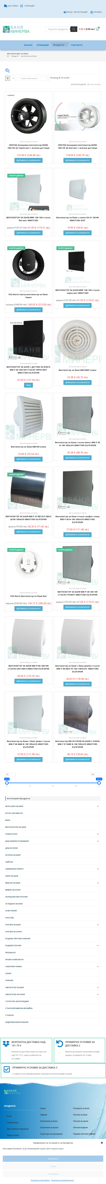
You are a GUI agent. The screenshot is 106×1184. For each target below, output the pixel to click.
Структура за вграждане (17, 1001)
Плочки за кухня (13, 931)
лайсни (9, 862)
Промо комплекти (14, 959)
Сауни (8, 973)
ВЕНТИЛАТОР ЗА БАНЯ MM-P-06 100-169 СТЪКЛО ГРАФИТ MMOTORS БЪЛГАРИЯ (77, 593)
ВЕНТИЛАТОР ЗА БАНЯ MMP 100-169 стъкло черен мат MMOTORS (77, 291)
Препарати (10, 952)
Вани (7, 820)
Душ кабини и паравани (17, 841)
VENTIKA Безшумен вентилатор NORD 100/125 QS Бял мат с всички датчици (77, 146)
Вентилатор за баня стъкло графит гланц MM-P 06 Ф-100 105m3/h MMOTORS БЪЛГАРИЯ (77, 519)
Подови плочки (13, 945)
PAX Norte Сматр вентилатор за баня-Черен (28, 296)
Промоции (43, 45)
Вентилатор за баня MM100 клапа (28, 446)
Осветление (11, 911)
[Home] (8, 56)
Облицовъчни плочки (16, 897)
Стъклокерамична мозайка (18, 1008)
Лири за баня (11, 876)
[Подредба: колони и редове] (7, 78)
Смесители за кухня (15, 994)
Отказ (53, 1166)
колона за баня (12, 855)
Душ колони (11, 848)
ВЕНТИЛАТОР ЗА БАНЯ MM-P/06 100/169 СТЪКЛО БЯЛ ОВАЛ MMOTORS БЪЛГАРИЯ (28, 667)
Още (28, 385)
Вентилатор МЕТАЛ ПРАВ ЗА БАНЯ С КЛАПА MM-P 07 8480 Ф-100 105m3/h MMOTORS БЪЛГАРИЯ (77, 744)
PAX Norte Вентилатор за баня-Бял (28, 596)
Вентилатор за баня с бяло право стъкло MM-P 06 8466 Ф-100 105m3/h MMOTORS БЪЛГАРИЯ (28, 744)
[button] (101, 1142)
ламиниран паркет (14, 869)
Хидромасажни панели (16, 1022)
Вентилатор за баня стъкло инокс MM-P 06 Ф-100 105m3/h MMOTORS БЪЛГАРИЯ (77, 444)
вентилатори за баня (29, 56)
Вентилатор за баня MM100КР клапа (77, 370)
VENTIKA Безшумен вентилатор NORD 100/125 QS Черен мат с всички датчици (28, 146)
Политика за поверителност (62, 1180)
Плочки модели (80, 1127)
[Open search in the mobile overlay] (61, 29)
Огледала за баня (13, 904)
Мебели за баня (12, 883)
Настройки (53, 1173)
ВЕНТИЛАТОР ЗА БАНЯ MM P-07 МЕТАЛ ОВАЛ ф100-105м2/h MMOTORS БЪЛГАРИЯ (28, 518)
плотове (9, 918)
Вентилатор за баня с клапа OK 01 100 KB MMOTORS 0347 (77, 219)
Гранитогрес (11, 834)
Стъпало (9, 1015)
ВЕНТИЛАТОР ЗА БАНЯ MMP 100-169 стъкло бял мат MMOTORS (28, 219)
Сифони (9, 980)
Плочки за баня (13, 925)
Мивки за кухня (12, 890)
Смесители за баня (14, 987)
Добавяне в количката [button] (28, 160)
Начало (28, 45)
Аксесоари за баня (14, 806)
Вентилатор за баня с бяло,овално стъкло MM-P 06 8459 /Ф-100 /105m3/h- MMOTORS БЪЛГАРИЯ (77, 668)
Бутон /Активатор (14, 813)
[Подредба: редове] (13, 78)
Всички (97, 84)
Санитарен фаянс (13, 966)
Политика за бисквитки (40, 1180)
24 (88, 84)
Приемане (53, 1158)
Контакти (76, 45)
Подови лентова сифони (17, 938)
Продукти (58, 45)
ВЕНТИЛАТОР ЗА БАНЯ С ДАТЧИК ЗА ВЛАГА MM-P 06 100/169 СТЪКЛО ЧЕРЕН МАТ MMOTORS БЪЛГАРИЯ (28, 370)
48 (92, 84)
